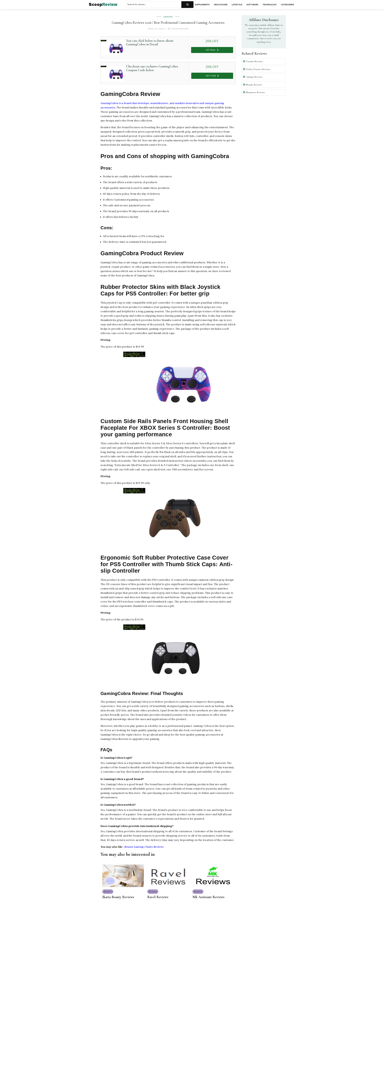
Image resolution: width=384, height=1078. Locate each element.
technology (269, 4)
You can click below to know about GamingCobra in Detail (149, 42)
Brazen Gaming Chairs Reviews (143, 847)
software (252, 4)
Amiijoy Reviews (254, 76)
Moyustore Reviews (255, 92)
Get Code (211, 75)
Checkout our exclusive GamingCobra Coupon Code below (152, 68)
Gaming (168, 16)
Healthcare (220, 4)
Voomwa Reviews (254, 61)
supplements (202, 4)
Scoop (103, 4)
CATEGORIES (287, 4)
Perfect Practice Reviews (258, 69)
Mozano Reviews (254, 84)
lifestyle (237, 4)
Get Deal (211, 50)
